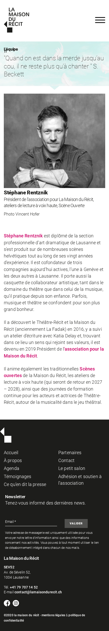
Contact (66, 460)
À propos (13, 460)
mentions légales (53, 615)
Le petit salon (71, 468)
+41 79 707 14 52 (24, 587)
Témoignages (17, 476)
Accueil (11, 452)
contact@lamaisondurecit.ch (38, 592)
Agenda (11, 468)
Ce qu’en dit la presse (25, 484)
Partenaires (70, 452)
